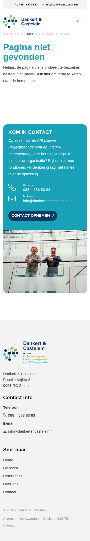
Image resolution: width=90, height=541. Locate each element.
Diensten (10, 468)
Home (29, 33)
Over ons (10, 484)
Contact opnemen (31, 215)
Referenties (12, 476)
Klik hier (43, 74)
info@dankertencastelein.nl (61, 4)
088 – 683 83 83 (28, 4)
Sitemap (9, 525)
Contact (9, 492)
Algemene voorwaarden (21, 518)
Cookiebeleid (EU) (57, 518)
